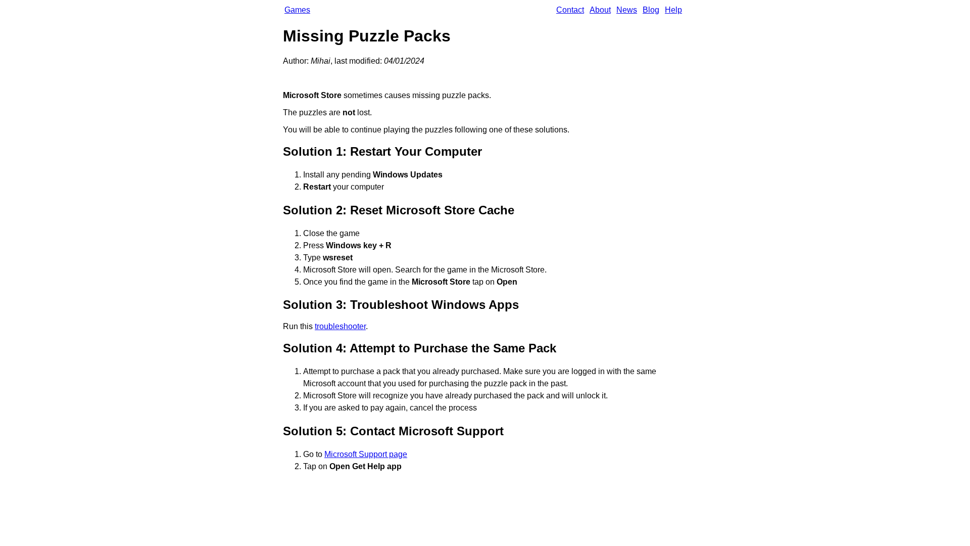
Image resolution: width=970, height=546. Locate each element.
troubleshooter (340, 326)
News (626, 10)
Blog (651, 10)
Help (673, 10)
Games (297, 10)
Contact (570, 10)
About (600, 10)
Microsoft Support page (365, 454)
